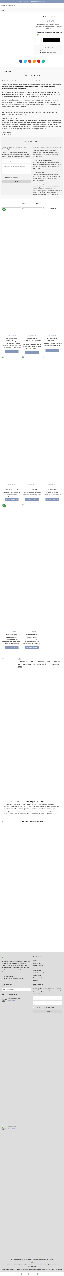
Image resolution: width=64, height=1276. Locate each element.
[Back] (2, 10)
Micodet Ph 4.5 (52, 489)
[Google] (29, 61)
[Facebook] (20, 61)
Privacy (12, 1269)
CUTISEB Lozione (11, 637)
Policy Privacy (12, 177)
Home (34, 960)
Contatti (35, 980)
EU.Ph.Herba (5, 1269)
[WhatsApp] (43, 61)
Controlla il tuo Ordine (39, 973)
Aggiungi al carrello (52, 40)
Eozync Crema (32, 637)
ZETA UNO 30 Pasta (32, 489)
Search (29, 989)
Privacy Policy (37, 975)
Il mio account (37, 970)
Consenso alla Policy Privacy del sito (44, 1007)
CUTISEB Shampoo (12, 341)
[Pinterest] (38, 61)
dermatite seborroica (49, 52)
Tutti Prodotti (36, 968)
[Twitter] (25, 61)
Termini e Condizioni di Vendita (25, 1269)
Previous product (57, 10)
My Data (51, 1269)
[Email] (34, 61)
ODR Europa (58, 1269)
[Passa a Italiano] (40, 1274)
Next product (61, 10)
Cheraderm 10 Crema (11, 489)
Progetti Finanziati (42, 1269)
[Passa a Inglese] (24, 1274)
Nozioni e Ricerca (38, 965)
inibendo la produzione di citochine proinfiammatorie (31, 96)
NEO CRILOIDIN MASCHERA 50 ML (32, 341)
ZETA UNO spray (52, 341)
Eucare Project (37, 963)
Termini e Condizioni (38, 977)
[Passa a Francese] (32, 1274)
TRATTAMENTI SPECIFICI (51, 50)
